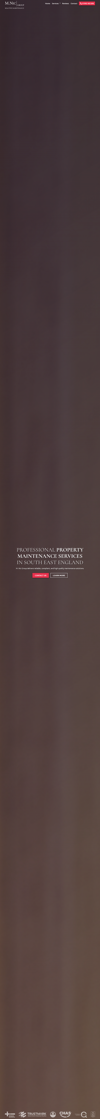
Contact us (40, 575)
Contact (74, 3)
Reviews (65, 3)
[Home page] (11, 3)
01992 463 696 (88, 3)
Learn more (59, 575)
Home (47, 3)
